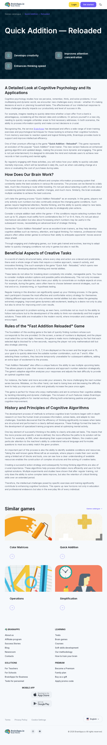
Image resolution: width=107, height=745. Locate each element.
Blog (7, 647)
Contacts (9, 656)
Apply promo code (64, 681)
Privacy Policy (21, 720)
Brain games (61, 639)
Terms (7, 720)
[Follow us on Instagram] (33, 731)
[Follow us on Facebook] (39, 731)
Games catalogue (13, 14)
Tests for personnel (14, 681)
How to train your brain (66, 656)
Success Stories (12, 643)
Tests (57, 635)
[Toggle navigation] (100, 4)
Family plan (60, 672)
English (93, 719)
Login (74, 4)
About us (9, 635)
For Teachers (11, 668)
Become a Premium (64, 668)
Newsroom (10, 652)
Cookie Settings (38, 720)
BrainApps (39, 128)
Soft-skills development (66, 647)
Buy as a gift (61, 677)
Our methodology (63, 652)
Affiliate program (13, 639)
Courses (59, 643)
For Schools (10, 672)
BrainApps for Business (16, 677)
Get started (88, 4)
